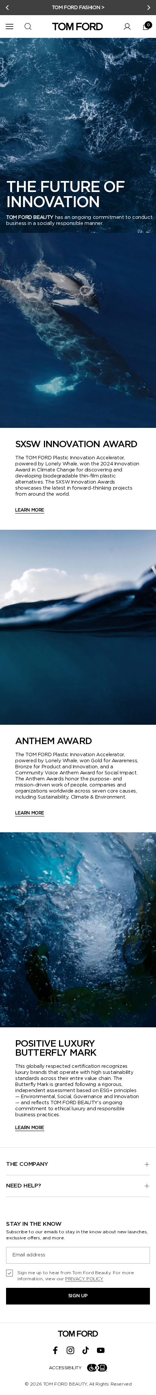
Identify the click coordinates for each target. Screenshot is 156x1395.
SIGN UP (78, 1296)
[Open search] (28, 26)
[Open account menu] (127, 26)
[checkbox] (78, 1276)
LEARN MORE (29, 510)
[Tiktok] (85, 1350)
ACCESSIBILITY (65, 1367)
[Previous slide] (7, 7)
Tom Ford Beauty (65, 1384)
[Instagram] (70, 1350)
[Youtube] (100, 1350)
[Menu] (9, 26)
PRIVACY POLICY (84, 1278)
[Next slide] (149, 7)
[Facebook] (55, 1350)
